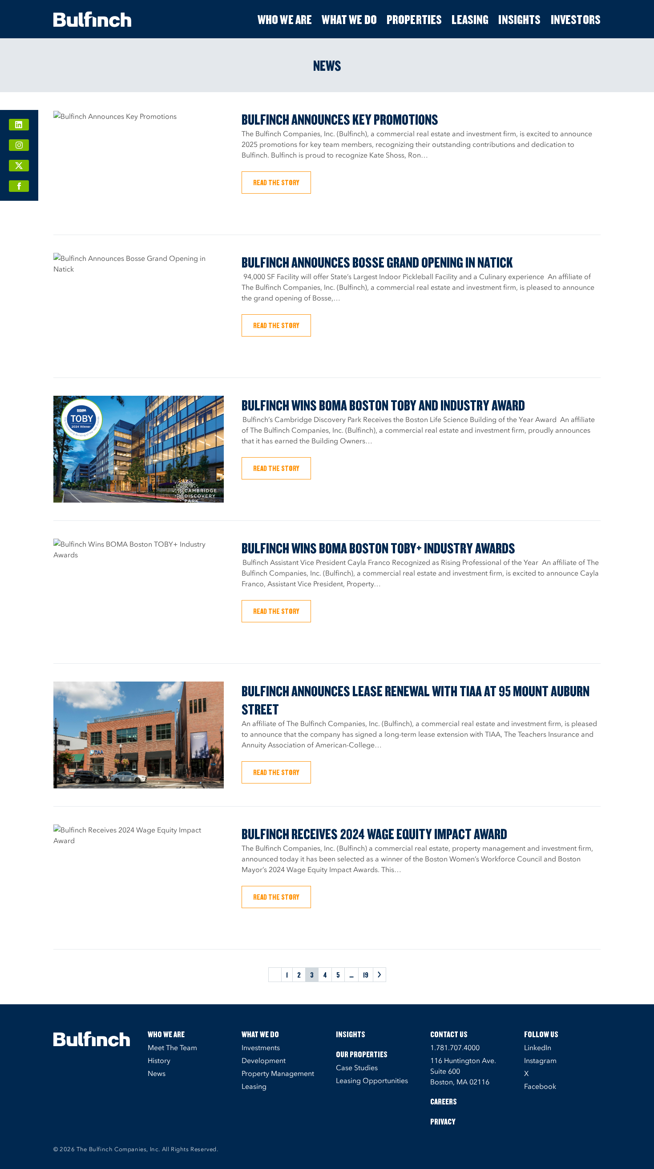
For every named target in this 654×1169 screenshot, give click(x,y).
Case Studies (357, 1067)
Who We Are (285, 19)
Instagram (540, 1060)
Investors (576, 19)
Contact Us (449, 1034)
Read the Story (276, 182)
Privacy (443, 1121)
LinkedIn (537, 1047)
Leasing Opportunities (372, 1080)
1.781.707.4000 (455, 1047)
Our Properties (362, 1054)
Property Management (278, 1073)
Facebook (540, 1086)
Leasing (470, 19)
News (157, 1073)
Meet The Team (172, 1047)
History (159, 1060)
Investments (261, 1047)
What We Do (349, 19)
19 (365, 974)
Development (264, 1060)
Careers (443, 1101)
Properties (414, 19)
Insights (519, 19)
